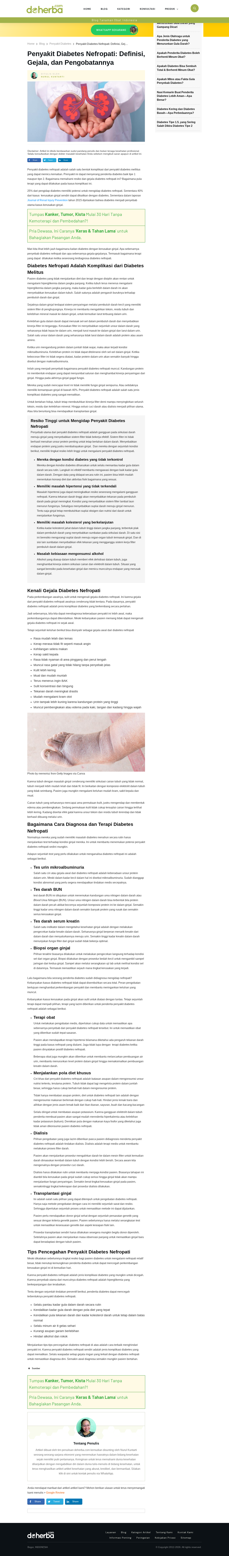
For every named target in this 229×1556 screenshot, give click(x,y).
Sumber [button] (36, 1368)
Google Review (55, 1492)
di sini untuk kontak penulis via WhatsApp (88, 1473)
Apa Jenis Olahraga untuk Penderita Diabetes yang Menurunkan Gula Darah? (173, 40)
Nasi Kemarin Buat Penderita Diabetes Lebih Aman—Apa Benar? (175, 96)
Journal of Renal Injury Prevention (47, 200)
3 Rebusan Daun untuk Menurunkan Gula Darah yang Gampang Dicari (176, 23)
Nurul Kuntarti (53, 77)
